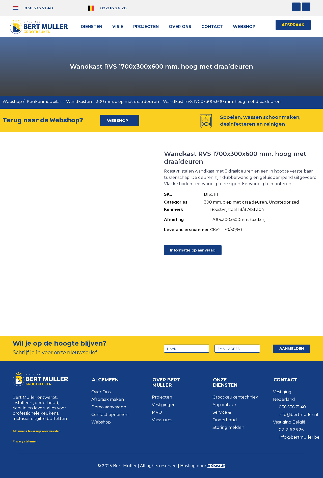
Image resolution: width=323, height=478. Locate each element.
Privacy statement (25, 441)
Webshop (244, 26)
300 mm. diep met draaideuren (127, 101)
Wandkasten (79, 101)
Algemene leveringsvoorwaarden (36, 431)
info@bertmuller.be (299, 437)
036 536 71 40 (38, 8)
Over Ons (180, 26)
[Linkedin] (306, 7)
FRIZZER (216, 465)
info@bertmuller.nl (298, 414)
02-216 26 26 (113, 8)
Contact (212, 26)
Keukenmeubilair (44, 101)
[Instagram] (296, 7)
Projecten (146, 26)
